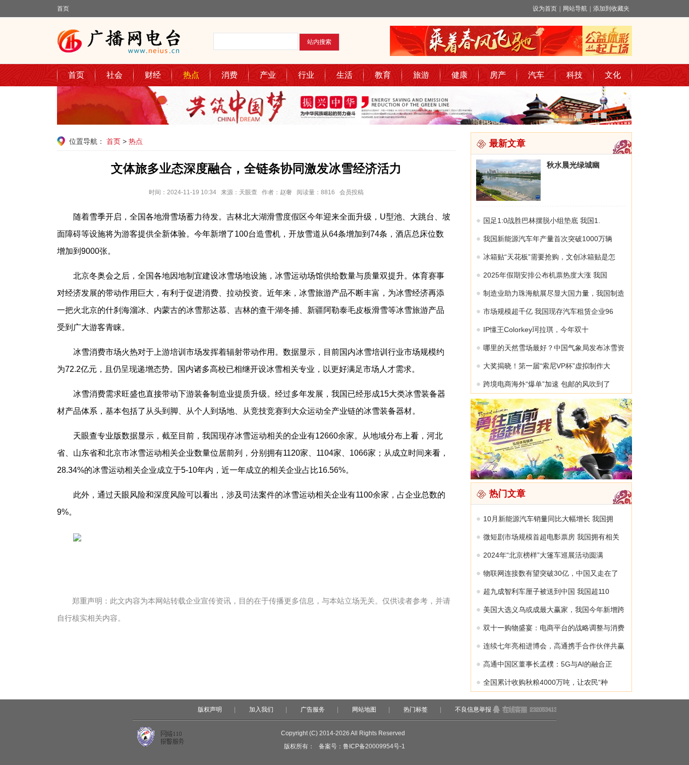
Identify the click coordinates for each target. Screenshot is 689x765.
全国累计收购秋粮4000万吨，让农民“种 (545, 682)
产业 (268, 75)
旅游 (421, 75)
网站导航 (575, 8)
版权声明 (210, 709)
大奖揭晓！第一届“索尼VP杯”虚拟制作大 (546, 366)
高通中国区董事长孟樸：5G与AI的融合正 (547, 664)
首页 (63, 8)
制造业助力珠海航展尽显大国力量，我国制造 (553, 293)
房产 (498, 75)
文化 (613, 75)
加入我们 (261, 709)
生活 (344, 75)
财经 (153, 75)
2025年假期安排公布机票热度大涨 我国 (545, 275)
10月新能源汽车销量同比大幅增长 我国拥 (548, 519)
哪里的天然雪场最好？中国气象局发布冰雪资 (553, 348)
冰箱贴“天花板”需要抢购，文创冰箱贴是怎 (549, 257)
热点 (191, 75)
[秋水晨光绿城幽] (508, 198)
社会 (114, 75)
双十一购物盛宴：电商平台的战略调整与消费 (553, 628)
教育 (383, 75)
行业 (306, 75)
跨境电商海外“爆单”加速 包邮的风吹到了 (546, 384)
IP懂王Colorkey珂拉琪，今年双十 (536, 329)
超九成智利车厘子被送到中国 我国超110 (546, 591)
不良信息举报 (473, 709)
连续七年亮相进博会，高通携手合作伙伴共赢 (553, 646)
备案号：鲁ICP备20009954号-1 (362, 746)
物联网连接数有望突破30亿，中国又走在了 (550, 573)
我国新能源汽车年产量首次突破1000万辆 (547, 239)
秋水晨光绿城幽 (573, 164)
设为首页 (545, 8)
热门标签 (416, 709)
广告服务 (313, 709)
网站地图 (364, 709)
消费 (229, 75)
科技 (574, 75)
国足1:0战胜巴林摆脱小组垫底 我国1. (541, 220)
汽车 (536, 75)
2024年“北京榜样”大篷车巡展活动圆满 (543, 555)
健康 (459, 75)
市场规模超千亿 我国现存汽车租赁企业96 (548, 311)
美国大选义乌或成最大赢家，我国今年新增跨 (553, 610)
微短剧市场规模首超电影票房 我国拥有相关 (551, 537)
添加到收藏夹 (611, 8)
